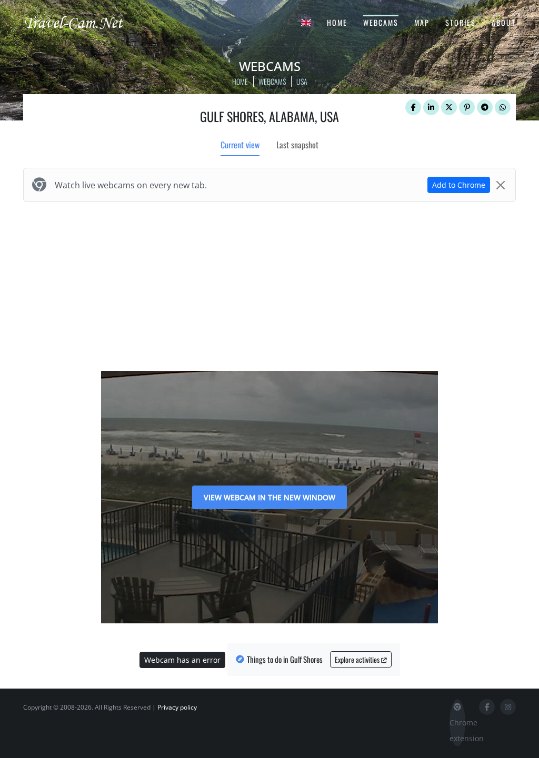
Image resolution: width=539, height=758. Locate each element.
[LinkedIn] (431, 107)
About (504, 22)
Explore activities (358, 659)
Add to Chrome (458, 185)
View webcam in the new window (269, 497)
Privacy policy (177, 707)
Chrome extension (457, 730)
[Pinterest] (467, 107)
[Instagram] (508, 707)
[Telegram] (485, 107)
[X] (449, 107)
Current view (240, 144)
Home (337, 22)
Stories (460, 22)
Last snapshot (297, 144)
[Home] (82, 22)
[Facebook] (413, 107)
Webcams (380, 22)
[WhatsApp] (503, 107)
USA (301, 81)
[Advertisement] (269, 284)
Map (422, 22)
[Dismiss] (500, 185)
